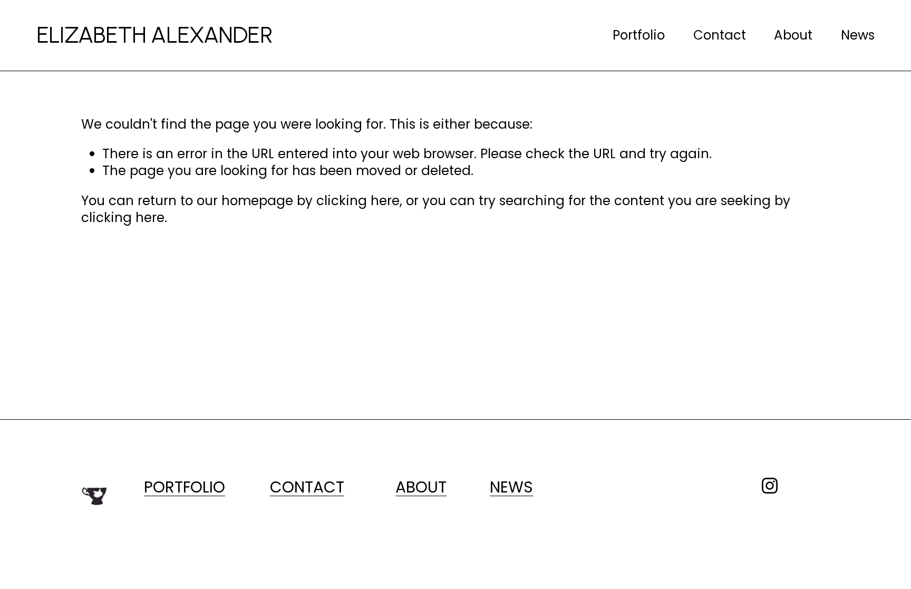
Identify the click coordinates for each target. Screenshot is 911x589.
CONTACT (307, 487)
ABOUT (421, 487)
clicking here (358, 200)
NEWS (511, 487)
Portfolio (639, 35)
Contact (719, 35)
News (858, 35)
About (793, 35)
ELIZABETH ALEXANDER (154, 35)
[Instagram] (769, 485)
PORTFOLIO (184, 487)
